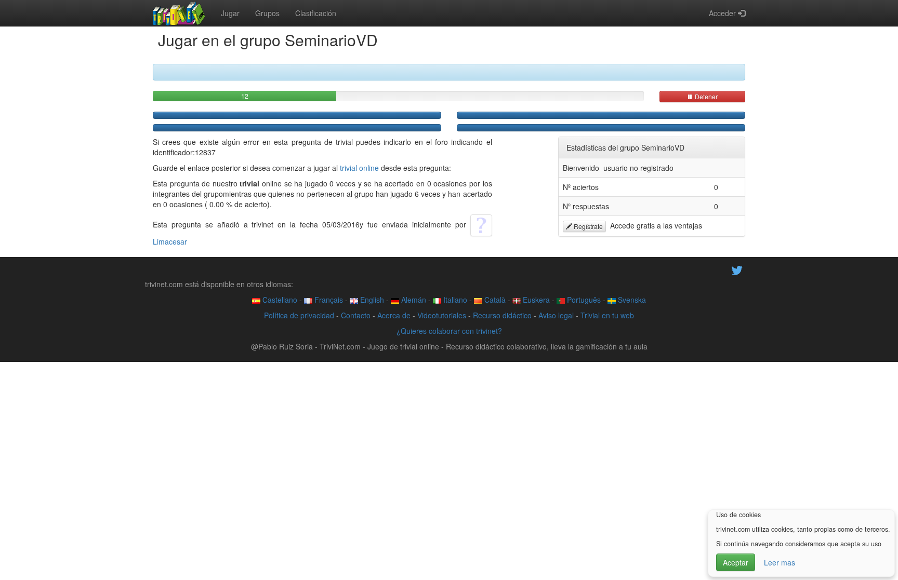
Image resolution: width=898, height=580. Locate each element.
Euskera (535, 299)
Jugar (230, 13)
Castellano (278, 299)
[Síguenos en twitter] (737, 269)
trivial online (359, 168)
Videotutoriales (441, 315)
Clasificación (315, 13)
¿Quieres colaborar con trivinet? (449, 331)
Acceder (723, 13)
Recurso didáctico (502, 315)
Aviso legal (556, 315)
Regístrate (587, 226)
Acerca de (394, 315)
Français (327, 299)
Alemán (412, 299)
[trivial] (179, 13)
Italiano (454, 299)
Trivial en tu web (607, 315)
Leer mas (779, 562)
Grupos (267, 13)
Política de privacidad (299, 315)
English (371, 299)
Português (583, 299)
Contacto (356, 315)
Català (494, 299)
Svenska (631, 299)
